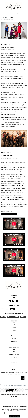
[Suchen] (10, 13)
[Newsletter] (22, 378)
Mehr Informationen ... (16, 410)
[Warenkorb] (23, 13)
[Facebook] (14, 301)
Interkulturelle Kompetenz (14, 333)
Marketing (14, 335)
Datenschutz (14, 357)
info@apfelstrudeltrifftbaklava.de (9, 213)
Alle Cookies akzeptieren (14, 416)
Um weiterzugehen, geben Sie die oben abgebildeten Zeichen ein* (14, 395)
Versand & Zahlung (14, 354)
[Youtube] (18, 301)
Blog (14, 324)
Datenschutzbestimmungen (15, 384)
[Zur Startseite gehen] (14, 6)
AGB (13, 385)
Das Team (14, 330)
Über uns (14, 327)
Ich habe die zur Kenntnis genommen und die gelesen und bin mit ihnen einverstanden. (15, 385)
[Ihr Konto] (17, 13)
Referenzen (14, 341)
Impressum (14, 362)
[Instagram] (10, 301)
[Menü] (4, 13)
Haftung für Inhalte (14, 360)
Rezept (14, 338)
